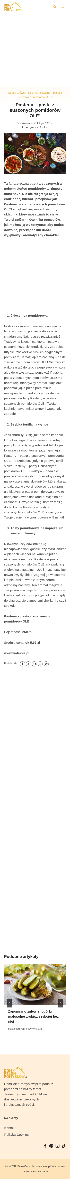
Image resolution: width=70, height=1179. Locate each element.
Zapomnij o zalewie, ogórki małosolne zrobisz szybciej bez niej (33, 1016)
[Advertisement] (35, 50)
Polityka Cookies (16, 1134)
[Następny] (60, 1003)
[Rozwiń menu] (63, 6)
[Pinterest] (46, 663)
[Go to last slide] (9, 1003)
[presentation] (35, 984)
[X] (28, 663)
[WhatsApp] (40, 663)
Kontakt (9, 1128)
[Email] (34, 663)
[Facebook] (22, 663)
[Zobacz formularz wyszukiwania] (55, 7)
